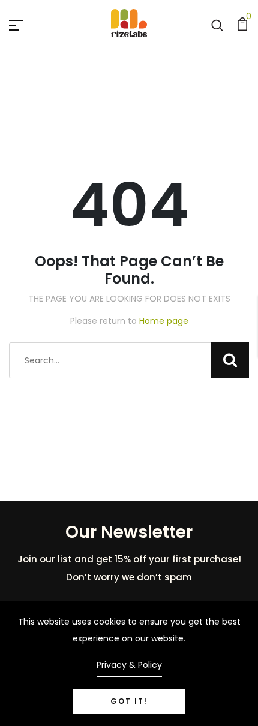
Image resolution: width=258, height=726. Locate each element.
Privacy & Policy (129, 665)
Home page (163, 321)
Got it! (129, 701)
